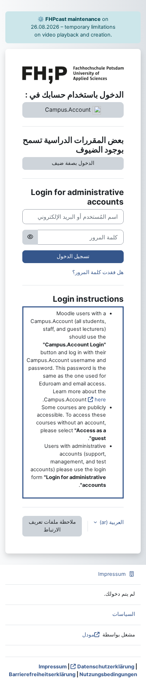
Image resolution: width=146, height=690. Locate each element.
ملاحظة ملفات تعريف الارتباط (52, 526)
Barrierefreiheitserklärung (42, 674)
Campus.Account (68, 109)
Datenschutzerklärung (105, 666)
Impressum (112, 574)
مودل (88, 634)
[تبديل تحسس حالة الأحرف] (30, 237)
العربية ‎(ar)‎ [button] (111, 522)
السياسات (123, 614)
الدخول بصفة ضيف (73, 163)
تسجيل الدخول (73, 256)
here (100, 399)
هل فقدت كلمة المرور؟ (98, 272)
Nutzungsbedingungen (108, 674)
